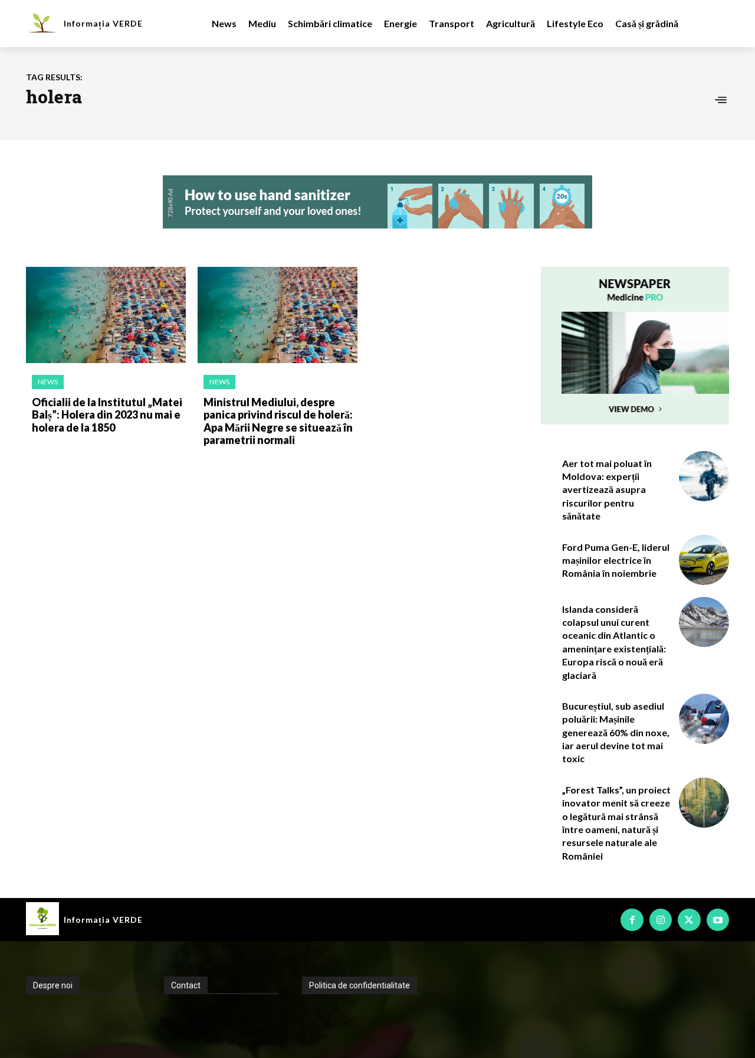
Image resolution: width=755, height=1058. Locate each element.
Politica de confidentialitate (359, 985)
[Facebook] (632, 920)
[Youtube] (718, 920)
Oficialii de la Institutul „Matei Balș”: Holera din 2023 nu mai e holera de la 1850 (107, 415)
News (48, 381)
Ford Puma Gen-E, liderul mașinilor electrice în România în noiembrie (615, 560)
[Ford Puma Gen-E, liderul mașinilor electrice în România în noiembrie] (704, 560)
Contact (186, 985)
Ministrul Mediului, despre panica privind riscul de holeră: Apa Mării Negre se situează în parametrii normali (278, 421)
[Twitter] (689, 920)
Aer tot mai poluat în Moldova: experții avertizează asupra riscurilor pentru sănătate (607, 490)
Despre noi (53, 985)
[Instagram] (660, 920)
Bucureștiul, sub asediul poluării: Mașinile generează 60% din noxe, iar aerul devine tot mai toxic (615, 732)
